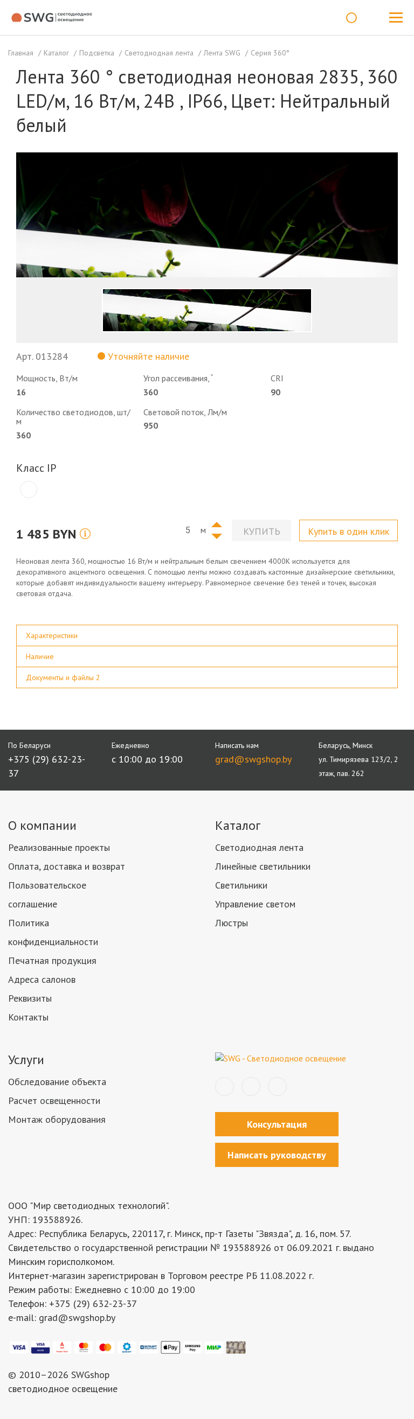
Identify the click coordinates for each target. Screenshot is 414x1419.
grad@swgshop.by (253, 759)
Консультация (277, 1124)
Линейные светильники (262, 866)
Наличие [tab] (40, 656)
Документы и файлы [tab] (63, 677)
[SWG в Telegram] (251, 1086)
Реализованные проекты (59, 847)
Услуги (26, 1059)
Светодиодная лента (259, 847)
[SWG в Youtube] (277, 1086)
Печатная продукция (52, 960)
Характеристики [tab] (52, 635)
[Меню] (395, 18)
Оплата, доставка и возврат (66, 866)
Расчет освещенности (54, 1100)
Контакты (28, 1017)
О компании (42, 825)
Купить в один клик (348, 531)
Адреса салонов (41, 979)
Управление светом (255, 904)
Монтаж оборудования (57, 1119)
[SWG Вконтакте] (224, 1086)
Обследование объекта (57, 1081)
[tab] (207, 635)
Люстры (231, 923)
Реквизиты (30, 998)
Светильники (241, 885)
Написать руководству (276, 1155)
